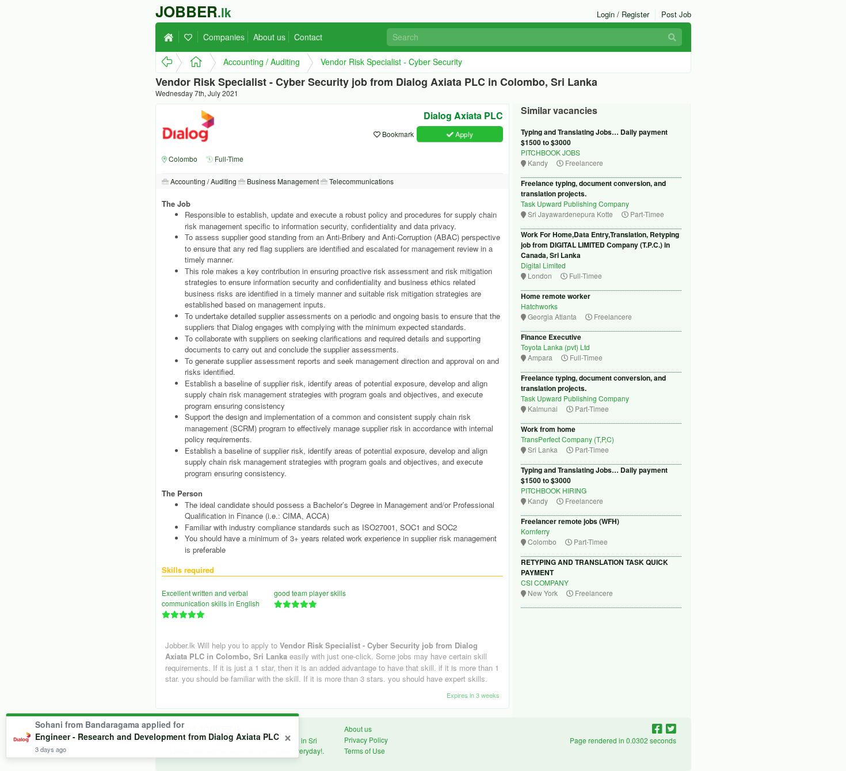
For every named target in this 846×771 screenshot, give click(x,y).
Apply (463, 134)
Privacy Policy (366, 740)
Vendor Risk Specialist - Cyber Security (391, 61)
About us (269, 37)
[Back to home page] (171, 37)
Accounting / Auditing (261, 61)
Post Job (676, 14)
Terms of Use (364, 750)
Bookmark (397, 134)
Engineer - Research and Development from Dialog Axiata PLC (157, 736)
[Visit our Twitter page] (671, 728)
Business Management (282, 181)
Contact (308, 37)
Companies (224, 37)
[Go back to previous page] (166, 62)
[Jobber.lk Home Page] (192, 62)
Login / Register (623, 14)
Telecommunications (360, 181)
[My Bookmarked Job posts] (190, 37)
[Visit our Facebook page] (659, 728)
